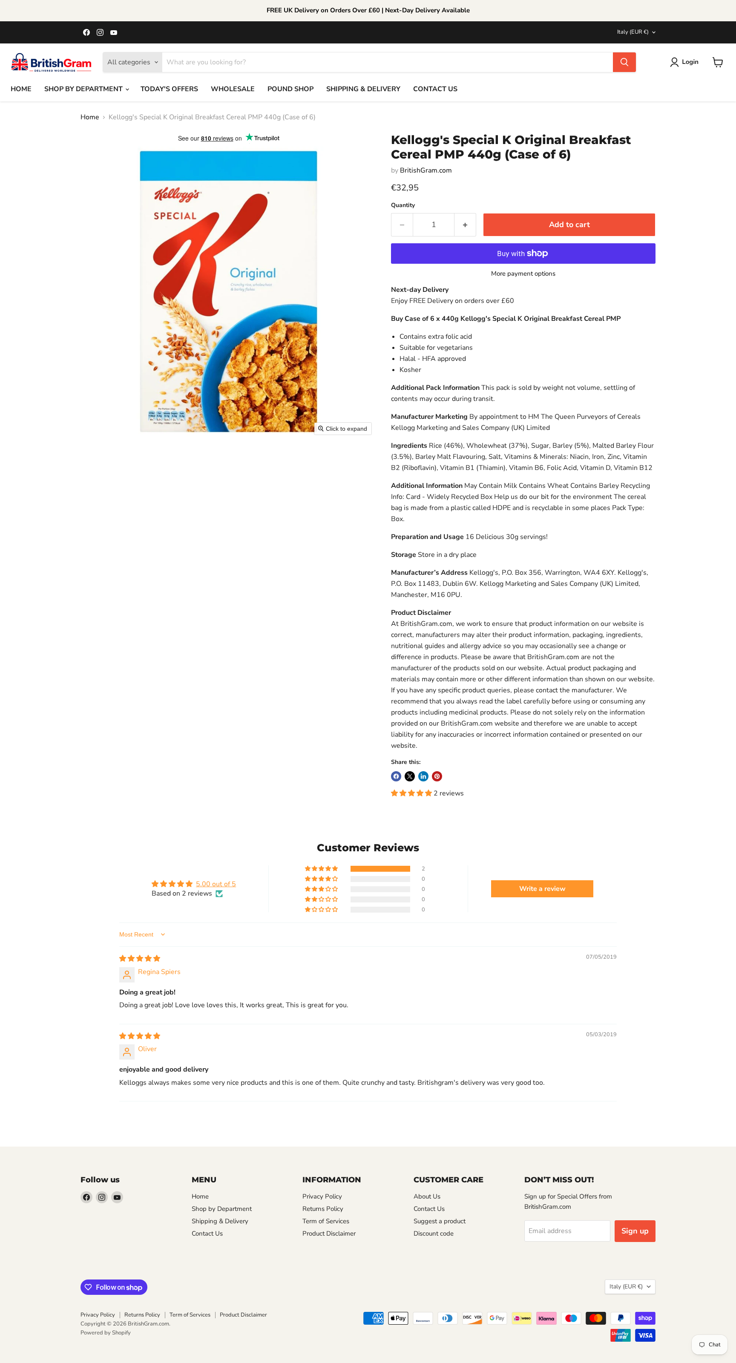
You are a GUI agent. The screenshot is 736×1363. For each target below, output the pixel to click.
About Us (427, 1196)
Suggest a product (440, 1221)
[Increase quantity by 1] (465, 224)
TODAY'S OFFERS (169, 89)
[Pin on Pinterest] (437, 776)
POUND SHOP (290, 89)
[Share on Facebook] (396, 776)
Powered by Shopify (105, 1333)
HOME (21, 89)
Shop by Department (222, 1209)
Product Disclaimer (329, 1233)
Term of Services (325, 1221)
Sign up (635, 1231)
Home (89, 117)
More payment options (523, 273)
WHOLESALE (233, 89)
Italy (633, 32)
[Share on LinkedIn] (423, 776)
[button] (686, 62)
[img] (139, 958)
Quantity (403, 205)
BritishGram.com (426, 170)
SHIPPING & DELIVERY (363, 89)
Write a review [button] (542, 888)
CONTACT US (435, 89)
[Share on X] (410, 776)
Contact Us (207, 1233)
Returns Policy (322, 1209)
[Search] (624, 62)
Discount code (434, 1233)
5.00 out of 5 (216, 884)
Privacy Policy (322, 1196)
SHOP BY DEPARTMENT (84, 89)
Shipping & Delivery (220, 1221)
